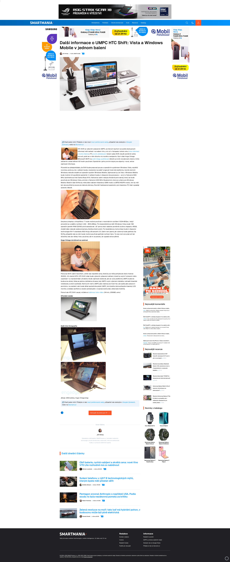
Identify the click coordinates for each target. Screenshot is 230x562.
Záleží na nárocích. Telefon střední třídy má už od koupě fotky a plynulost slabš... (156, 311)
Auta (127, 23)
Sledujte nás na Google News (151, 543)
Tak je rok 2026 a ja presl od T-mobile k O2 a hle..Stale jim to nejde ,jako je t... (156, 343)
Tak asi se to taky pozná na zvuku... (154, 335)
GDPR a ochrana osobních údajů (152, 540)
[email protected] (87, 557)
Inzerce (121, 540)
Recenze (135, 23)
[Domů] (41, 23)
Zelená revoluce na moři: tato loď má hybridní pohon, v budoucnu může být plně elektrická (110, 511)
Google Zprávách (128, 402)
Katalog (143, 23)
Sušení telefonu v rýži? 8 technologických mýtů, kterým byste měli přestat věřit (106, 479)
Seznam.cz (80, 145)
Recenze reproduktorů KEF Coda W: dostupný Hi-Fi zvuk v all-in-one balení (161, 356)
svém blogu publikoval (100, 159)
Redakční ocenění (148, 537)
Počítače (105, 23)
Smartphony (96, 23)
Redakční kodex (123, 543)
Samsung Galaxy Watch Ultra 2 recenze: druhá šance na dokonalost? (161, 388)
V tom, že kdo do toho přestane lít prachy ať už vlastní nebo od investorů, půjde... (156, 319)
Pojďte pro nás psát (125, 546)
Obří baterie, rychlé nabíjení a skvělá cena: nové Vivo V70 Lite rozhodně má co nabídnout (109, 464)
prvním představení (99, 154)
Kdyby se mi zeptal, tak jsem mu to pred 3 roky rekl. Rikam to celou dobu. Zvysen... (156, 328)
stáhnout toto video (96, 292)
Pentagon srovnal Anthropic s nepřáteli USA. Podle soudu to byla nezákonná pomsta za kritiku (108, 495)
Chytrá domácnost (117, 23)
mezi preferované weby (99, 142)
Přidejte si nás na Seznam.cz (151, 546)
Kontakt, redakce (124, 537)
